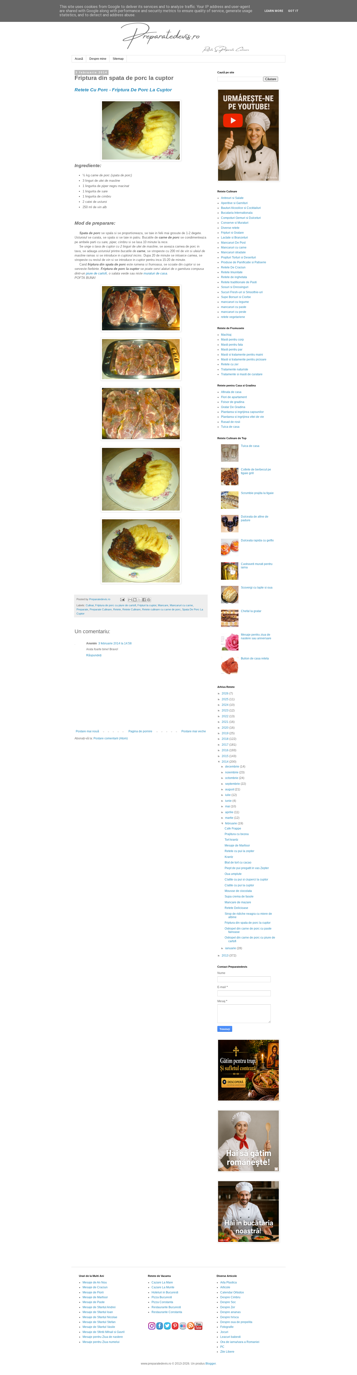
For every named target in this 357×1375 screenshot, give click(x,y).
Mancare (163, 605)
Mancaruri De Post (233, 242)
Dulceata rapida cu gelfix (257, 540)
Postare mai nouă (87, 731)
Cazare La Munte (163, 1287)
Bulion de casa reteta (255, 658)
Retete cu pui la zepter (239, 851)
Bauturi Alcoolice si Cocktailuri (241, 208)
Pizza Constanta (162, 1302)
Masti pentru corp (232, 339)
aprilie (229, 812)
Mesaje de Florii (93, 1292)
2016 (225, 750)
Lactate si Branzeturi (234, 237)
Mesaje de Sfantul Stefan (99, 1322)
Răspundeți (94, 655)
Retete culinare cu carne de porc (161, 609)
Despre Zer (227, 1307)
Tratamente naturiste (234, 369)
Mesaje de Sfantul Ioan (98, 1312)
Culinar (90, 605)
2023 (225, 710)
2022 (225, 716)
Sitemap (118, 58)
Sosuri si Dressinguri (234, 287)
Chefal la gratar (251, 611)
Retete (117, 609)
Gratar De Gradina (233, 407)
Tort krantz (231, 839)
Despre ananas (230, 1312)
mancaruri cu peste (233, 312)
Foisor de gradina (232, 402)
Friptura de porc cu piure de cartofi (115, 605)
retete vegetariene (233, 317)
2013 (225, 955)
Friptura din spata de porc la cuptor (248, 922)
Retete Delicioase (236, 908)
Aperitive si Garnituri (234, 203)
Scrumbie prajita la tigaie (257, 493)
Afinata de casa (231, 392)
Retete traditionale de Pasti (239, 282)
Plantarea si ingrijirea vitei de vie (242, 416)
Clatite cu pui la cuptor (239, 885)
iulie (228, 795)
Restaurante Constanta (167, 1312)
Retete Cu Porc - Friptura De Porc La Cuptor (123, 89)
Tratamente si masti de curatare (242, 374)
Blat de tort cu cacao (238, 862)
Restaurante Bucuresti (166, 1307)
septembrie (233, 784)
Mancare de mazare (238, 902)
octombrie (232, 778)
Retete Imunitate (232, 272)
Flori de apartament (234, 397)
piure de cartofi (96, 273)
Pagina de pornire (140, 731)
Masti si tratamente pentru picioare (243, 359)
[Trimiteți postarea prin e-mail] (122, 599)
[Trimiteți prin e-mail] (130, 599)
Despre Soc (228, 1302)
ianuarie (231, 948)
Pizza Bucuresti (162, 1297)
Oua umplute (233, 874)
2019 (225, 733)
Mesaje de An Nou (95, 1282)
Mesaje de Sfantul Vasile (99, 1327)
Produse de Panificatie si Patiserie (243, 262)
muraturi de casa (155, 273)
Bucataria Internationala (237, 212)
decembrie (232, 766)
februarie (231, 823)
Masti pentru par (231, 349)
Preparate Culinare (101, 609)
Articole (225, 1287)
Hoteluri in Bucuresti (165, 1292)
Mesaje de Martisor (237, 845)
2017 (225, 744)
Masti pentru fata (232, 344)
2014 (225, 761)
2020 (225, 727)
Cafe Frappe (233, 828)
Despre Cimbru (230, 1297)
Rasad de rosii (230, 422)
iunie (228, 801)
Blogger (210, 1363)
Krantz (229, 857)
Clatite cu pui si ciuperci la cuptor (246, 879)
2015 (225, 756)
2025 (225, 699)
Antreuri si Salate (232, 198)
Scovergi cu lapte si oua (256, 587)
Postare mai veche (193, 731)
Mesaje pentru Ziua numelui (101, 1342)
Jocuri (224, 1332)
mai (228, 806)
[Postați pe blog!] (134, 599)
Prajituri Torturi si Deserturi (238, 257)
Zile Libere (227, 1351)
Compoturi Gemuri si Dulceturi (241, 218)
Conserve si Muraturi (234, 222)
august (230, 789)
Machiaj (226, 334)
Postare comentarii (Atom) (111, 738)
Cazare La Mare (162, 1282)
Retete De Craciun (233, 267)
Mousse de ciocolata (238, 891)
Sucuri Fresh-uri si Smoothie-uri (242, 292)
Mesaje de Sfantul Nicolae (100, 1317)
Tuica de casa (230, 426)
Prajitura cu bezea (237, 834)
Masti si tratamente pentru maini (242, 354)
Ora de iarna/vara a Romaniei (239, 1342)
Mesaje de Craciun (95, 1287)
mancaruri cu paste (233, 307)
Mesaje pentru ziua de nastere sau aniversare (256, 636)
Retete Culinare (131, 609)
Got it (293, 11)
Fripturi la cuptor (146, 605)
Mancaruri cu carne (181, 605)
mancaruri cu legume (235, 302)
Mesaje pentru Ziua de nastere (103, 1337)
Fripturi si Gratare (232, 232)
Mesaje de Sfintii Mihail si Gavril (104, 1332)
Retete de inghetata (234, 277)
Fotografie (227, 1327)
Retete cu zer (229, 364)
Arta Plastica (228, 1282)
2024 (225, 705)
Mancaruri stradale (233, 252)
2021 (225, 722)
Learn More (273, 11)
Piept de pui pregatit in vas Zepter (247, 868)
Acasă (79, 58)
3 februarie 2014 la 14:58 (115, 643)
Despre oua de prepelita (236, 1322)
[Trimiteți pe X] (139, 599)
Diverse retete (230, 228)
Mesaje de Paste (94, 1302)
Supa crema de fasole (239, 896)
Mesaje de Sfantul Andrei (99, 1307)
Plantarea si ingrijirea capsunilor (242, 412)
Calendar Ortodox (232, 1292)
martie (229, 818)
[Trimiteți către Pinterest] (148, 599)
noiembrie (232, 772)
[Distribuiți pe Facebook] (144, 599)
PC (222, 1347)
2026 (225, 693)
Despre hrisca (229, 1317)
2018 (225, 739)
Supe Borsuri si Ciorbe (236, 297)
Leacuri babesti (230, 1337)
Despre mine (97, 58)
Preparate (82, 609)
